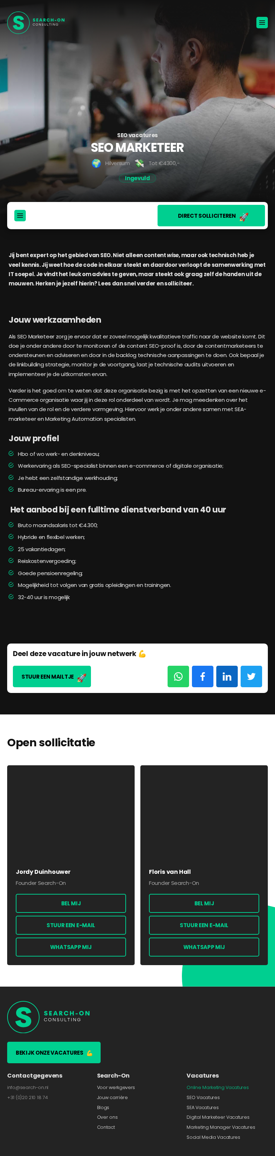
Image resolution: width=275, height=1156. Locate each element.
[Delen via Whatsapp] (178, 676)
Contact (106, 1127)
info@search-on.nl (27, 1087)
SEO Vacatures (203, 1097)
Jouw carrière (112, 1097)
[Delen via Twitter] (251, 676)
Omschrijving (35, 231)
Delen (22, 242)
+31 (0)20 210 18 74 (27, 1097)
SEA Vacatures (202, 1107)
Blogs (103, 1107)
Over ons (107, 1117)
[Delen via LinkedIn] (227, 676)
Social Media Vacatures (213, 1137)
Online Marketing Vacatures (218, 1087)
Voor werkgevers (116, 1087)
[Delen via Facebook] (202, 676)
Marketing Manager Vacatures (221, 1127)
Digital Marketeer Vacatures (218, 1117)
